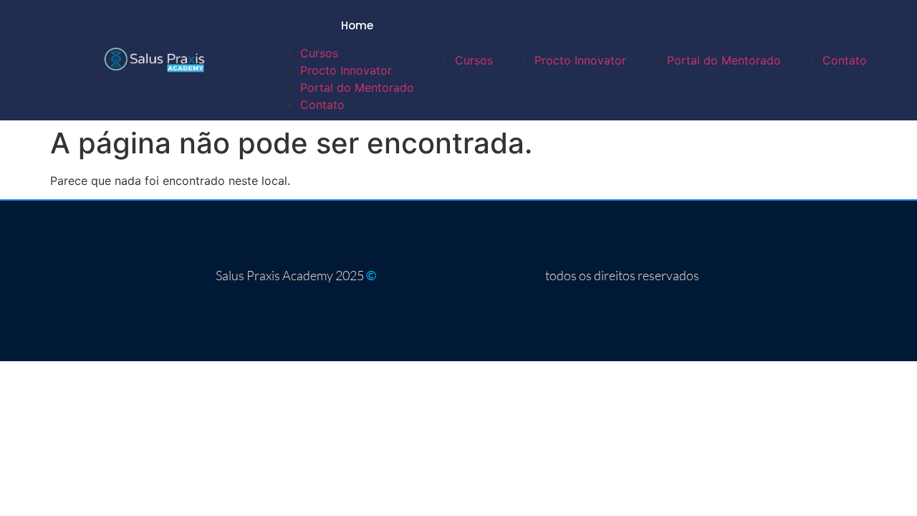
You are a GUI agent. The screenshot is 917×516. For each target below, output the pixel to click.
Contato (322, 104)
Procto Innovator (346, 70)
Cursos (319, 53)
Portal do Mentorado (357, 87)
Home (357, 25)
